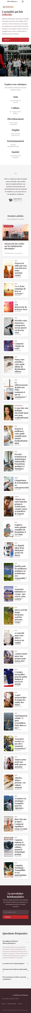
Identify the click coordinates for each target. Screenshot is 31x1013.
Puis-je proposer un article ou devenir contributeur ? (14, 978)
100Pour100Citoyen (20, 995)
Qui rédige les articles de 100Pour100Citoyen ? (10, 942)
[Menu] (22, 1)
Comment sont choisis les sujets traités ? (15, 970)
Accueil (3, 1003)
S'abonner (8, 917)
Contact (20, 1003)
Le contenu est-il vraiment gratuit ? (13, 963)
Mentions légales (11, 1003)
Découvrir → (7, 40)
